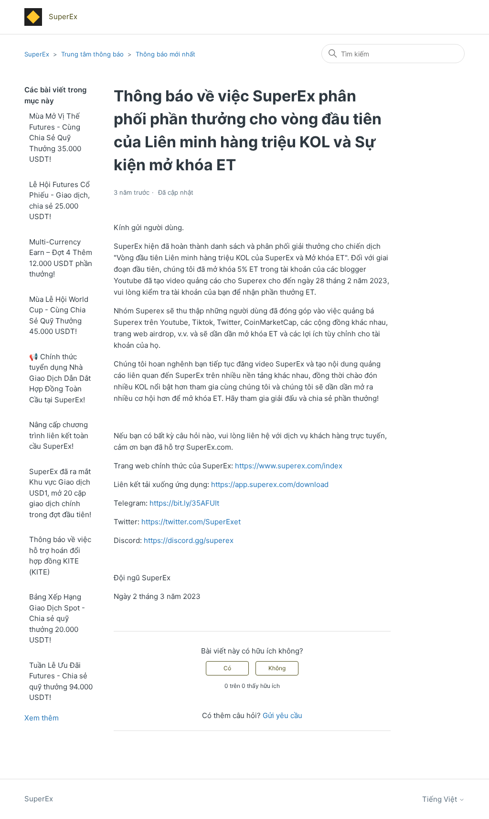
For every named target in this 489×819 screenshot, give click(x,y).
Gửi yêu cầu (282, 715)
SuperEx (36, 54)
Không (277, 668)
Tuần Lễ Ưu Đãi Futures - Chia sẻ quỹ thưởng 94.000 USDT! (61, 681)
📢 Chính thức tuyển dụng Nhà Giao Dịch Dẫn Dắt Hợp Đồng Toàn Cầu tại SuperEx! (60, 378)
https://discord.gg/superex (189, 540)
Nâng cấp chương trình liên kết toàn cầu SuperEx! (58, 435)
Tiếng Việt (440, 799)
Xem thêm (41, 717)
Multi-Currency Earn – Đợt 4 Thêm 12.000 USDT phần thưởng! (60, 258)
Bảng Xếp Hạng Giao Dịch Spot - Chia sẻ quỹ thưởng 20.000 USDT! (57, 618)
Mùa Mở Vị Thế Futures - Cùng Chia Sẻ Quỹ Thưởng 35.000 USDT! (55, 137)
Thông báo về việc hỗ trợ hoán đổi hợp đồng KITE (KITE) (60, 555)
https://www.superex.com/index (288, 465)
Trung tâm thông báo (92, 54)
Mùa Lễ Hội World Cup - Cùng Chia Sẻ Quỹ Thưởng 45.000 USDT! (58, 315)
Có (227, 668)
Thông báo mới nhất (165, 54)
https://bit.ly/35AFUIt (184, 503)
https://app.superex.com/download (270, 484)
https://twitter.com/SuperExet (191, 521)
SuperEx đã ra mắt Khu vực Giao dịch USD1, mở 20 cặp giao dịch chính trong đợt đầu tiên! (60, 493)
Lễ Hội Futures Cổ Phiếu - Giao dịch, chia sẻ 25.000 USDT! (59, 200)
